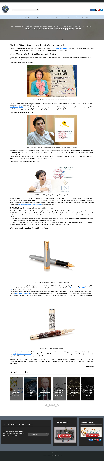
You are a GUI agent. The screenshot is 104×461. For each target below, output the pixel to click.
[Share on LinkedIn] (101, 10)
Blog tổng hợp (54, 26)
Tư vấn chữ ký (88, 26)
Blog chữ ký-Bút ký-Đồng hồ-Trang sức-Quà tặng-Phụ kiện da (30, 26)
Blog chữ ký (39, 17)
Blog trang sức (67, 17)
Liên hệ (58, 453)
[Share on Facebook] (91, 10)
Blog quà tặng (84, 17)
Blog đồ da (76, 17)
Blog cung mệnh (20, 17)
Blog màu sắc (30, 17)
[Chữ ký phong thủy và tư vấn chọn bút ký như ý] (5, 9)
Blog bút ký (48, 17)
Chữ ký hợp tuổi (65, 26)
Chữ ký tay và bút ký (76, 26)
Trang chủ (46, 453)
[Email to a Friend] (96, 10)
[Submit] (37, 10)
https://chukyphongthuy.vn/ (56, 455)
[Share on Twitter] (93, 10)
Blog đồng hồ (57, 17)
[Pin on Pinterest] (99, 10)
